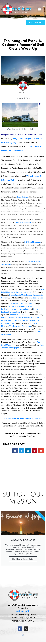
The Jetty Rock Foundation (20, 326)
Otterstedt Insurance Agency (21, 303)
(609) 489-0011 (23, 611)
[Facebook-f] (20, 628)
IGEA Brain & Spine (36, 297)
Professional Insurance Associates (15, 309)
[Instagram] (26, 628)
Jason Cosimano (22, 197)
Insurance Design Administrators (21, 306)
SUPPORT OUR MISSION (23, 498)
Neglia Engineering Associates (19, 310)
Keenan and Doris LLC (19, 314)
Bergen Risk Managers (22, 138)
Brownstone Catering (10, 320)
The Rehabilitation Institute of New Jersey (22, 290)
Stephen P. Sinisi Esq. (23, 222)
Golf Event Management (32, 242)
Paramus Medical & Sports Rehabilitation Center (21, 317)
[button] (39, 9)
